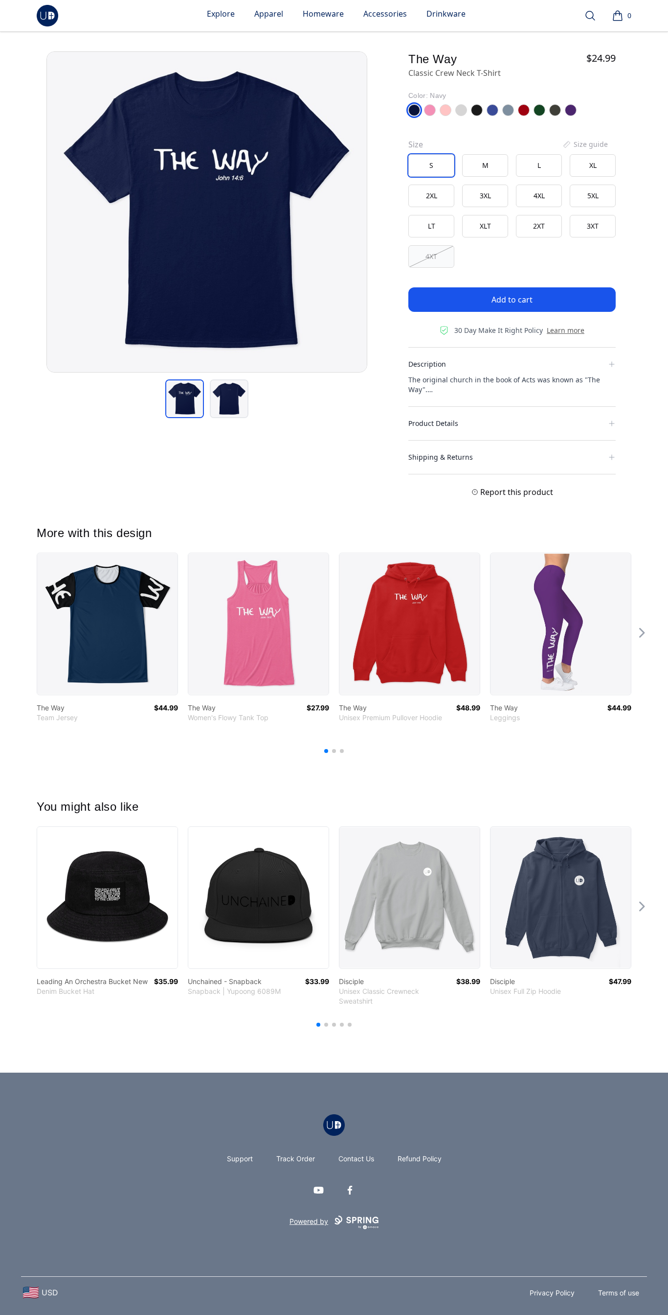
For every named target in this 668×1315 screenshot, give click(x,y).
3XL (485, 195)
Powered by (308, 1221)
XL (593, 165)
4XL (539, 195)
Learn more (565, 330)
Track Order (295, 1158)
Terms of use (618, 1293)
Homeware (323, 13)
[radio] (431, 165)
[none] (585, 144)
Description (427, 364)
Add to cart (512, 299)
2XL (431, 195)
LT (431, 226)
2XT (539, 226)
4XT (431, 256)
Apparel (268, 13)
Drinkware (446, 13)
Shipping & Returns (440, 457)
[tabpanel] (206, 212)
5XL (593, 195)
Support (240, 1158)
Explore (221, 13)
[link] (107, 624)
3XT (593, 226)
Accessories (385, 13)
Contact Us (356, 1158)
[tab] (184, 398)
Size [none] (415, 144)
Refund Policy (420, 1158)
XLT (485, 226)
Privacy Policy (552, 1293)
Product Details (433, 423)
